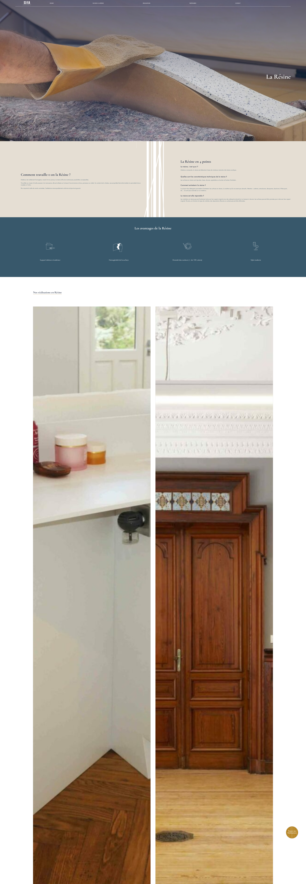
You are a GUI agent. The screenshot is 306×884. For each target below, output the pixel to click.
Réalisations (146, 3)
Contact (237, 3)
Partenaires (192, 3)
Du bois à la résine (98, 3)
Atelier (52, 3)
